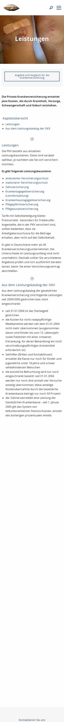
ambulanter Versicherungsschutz (26, 178)
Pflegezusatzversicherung (21, 209)
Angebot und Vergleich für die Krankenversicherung (32, 76)
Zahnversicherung (17, 187)
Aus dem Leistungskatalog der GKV (27, 128)
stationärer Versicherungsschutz (26, 182)
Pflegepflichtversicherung (21, 204)
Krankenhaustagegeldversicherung (28, 200)
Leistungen (12, 124)
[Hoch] (32, 138)
